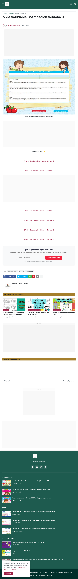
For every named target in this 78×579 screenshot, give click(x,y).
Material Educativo (20, 284)
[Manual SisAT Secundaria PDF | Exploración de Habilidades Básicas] (6, 522)
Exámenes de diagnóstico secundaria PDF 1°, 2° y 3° (28, 542)
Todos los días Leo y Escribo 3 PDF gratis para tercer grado (31, 489)
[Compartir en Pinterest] (33, 276)
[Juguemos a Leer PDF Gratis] (6, 553)
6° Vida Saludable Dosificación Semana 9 (39, 239)
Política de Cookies (35, 572)
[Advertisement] (39, 42)
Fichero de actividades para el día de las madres (38, 313)
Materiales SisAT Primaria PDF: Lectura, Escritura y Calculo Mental (33, 511)
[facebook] (32, 467)
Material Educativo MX (45, 575)
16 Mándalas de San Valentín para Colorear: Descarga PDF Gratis (13, 313)
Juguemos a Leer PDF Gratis (21, 551)
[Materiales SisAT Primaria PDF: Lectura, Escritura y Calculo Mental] (6, 514)
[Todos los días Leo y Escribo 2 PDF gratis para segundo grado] (6, 500)
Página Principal (8, 13)
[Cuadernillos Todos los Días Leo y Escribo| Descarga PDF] (6, 483)
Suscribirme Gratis (54, 257)
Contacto (46, 572)
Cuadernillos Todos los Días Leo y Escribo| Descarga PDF (30, 481)
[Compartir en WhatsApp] (30, 276)
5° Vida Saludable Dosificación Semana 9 (39, 230)
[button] (2, 4)
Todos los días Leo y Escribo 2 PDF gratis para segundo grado (32, 498)
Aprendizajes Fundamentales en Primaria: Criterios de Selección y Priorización (37, 559)
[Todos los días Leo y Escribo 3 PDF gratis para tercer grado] (6, 492)
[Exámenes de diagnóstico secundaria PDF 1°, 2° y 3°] (6, 544)
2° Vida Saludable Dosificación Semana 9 (39, 171)
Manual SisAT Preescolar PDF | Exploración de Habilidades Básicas (33, 528)
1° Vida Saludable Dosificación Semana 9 (39, 161)
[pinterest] (45, 467)
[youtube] (37, 467)
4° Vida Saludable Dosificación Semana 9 (39, 220)
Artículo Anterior (9, 381)
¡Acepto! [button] (8, 573)
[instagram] (41, 467)
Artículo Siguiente (68, 381)
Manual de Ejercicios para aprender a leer (64, 313)
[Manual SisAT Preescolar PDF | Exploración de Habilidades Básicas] (6, 531)
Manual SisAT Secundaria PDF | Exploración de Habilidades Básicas (33, 520)
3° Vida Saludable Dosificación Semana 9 (39, 211)
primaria (21, 271)
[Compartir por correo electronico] (37, 276)
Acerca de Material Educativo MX (61, 572)
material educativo (20, 13)
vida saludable (29, 271)
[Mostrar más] (41, 276)
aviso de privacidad (47, 261)
